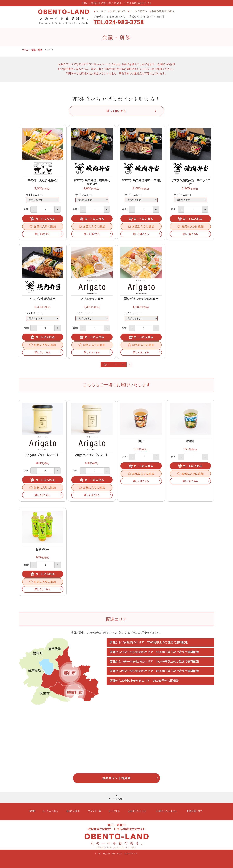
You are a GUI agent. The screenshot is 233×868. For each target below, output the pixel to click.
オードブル (114, 811)
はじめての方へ (138, 11)
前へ (106, 364)
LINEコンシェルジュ (166, 811)
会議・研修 (36, 50)
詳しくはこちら (42, 234)
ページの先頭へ (116, 799)
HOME (32, 811)
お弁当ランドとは (137, 811)
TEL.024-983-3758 (118, 22)
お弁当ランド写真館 (116, 778)
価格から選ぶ (73, 811)
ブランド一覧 (94, 811)
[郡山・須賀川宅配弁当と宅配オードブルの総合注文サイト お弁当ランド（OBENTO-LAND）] (63, 16)
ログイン (101, 11)
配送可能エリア (194, 811)
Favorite (42, 226)
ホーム (25, 50)
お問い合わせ (118, 11)
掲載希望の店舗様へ (163, 11)
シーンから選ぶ (50, 811)
